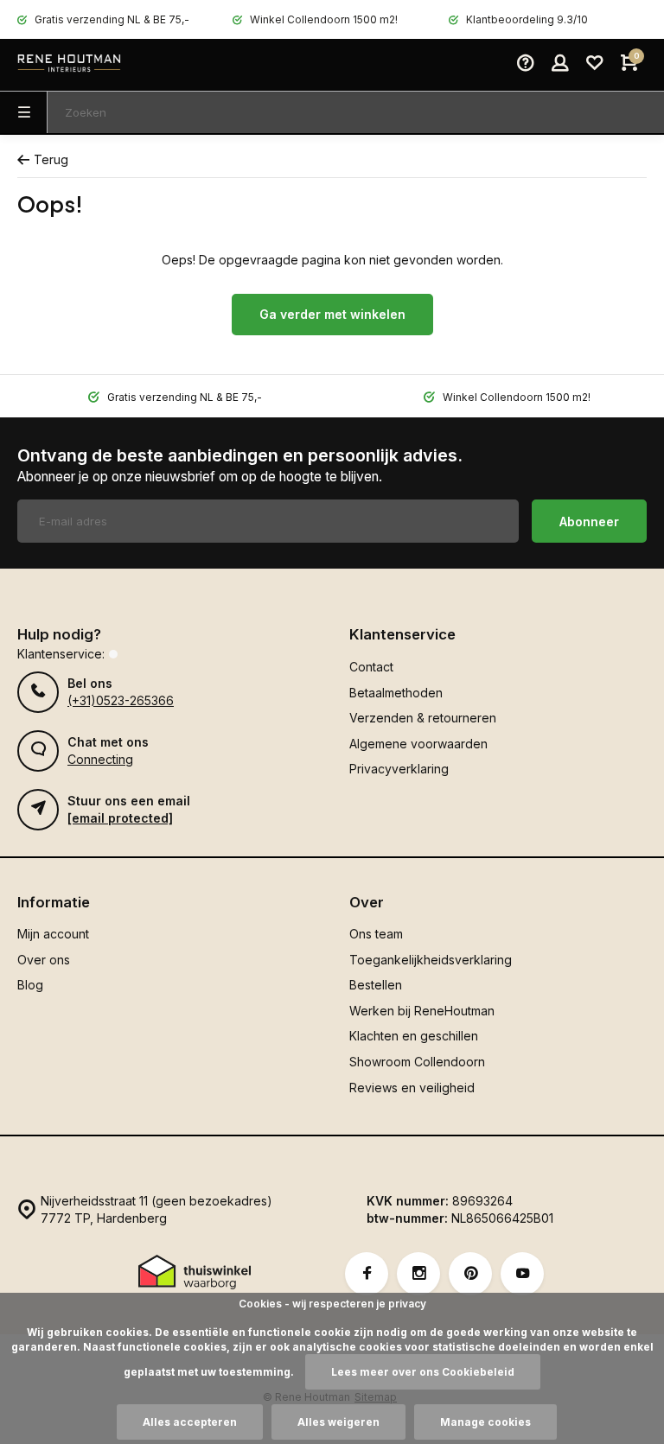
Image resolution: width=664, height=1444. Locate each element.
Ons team (376, 933)
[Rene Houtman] (69, 65)
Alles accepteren (190, 1421)
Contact (371, 666)
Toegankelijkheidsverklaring (430, 959)
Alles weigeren (338, 1421)
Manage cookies (485, 1421)
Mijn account (53, 933)
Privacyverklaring (399, 768)
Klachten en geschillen (413, 1035)
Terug (51, 159)
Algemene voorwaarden (418, 743)
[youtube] (522, 1273)
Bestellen (375, 984)
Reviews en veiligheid (412, 1087)
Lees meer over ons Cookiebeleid (422, 1371)
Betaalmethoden (396, 692)
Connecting (100, 759)
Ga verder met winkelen (332, 314)
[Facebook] (366, 1273)
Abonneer (589, 521)
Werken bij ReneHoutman (422, 1010)
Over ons (43, 959)
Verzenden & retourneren (422, 717)
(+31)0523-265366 (120, 700)
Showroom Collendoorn (417, 1061)
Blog (30, 984)
